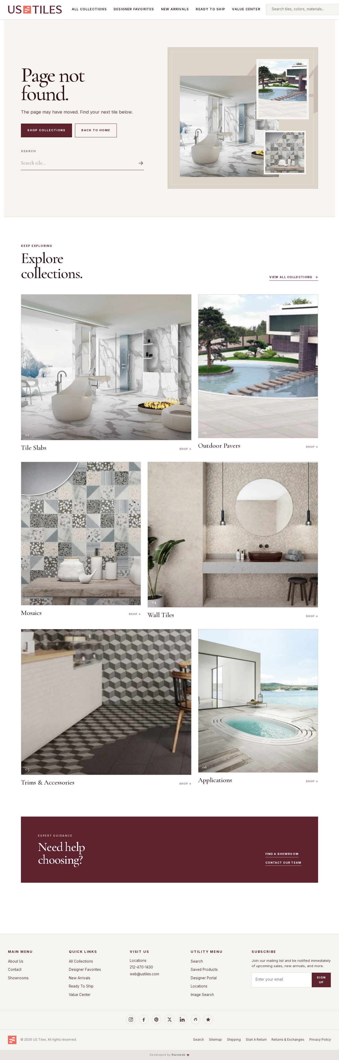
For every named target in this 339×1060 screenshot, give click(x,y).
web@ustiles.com (144, 974)
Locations (138, 960)
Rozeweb (178, 1055)
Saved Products (204, 969)
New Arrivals (175, 9)
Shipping (234, 1039)
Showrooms (18, 978)
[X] (169, 1019)
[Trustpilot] (208, 1019)
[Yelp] (195, 1019)
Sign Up (321, 980)
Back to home (95, 130)
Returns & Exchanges (287, 1039)
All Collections (89, 9)
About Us (15, 961)
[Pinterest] (156, 1019)
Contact (14, 969)
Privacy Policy (320, 1039)
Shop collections (46, 130)
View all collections (293, 277)
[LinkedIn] (182, 1019)
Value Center (246, 9)
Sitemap (215, 1039)
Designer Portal (204, 978)
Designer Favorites (134, 9)
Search (28, 151)
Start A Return (256, 1039)
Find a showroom (281, 854)
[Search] (137, 163)
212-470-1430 (141, 967)
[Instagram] (131, 1019)
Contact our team (283, 862)
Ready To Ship (210, 9)
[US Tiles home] (35, 9)
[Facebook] (144, 1019)
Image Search (202, 995)
